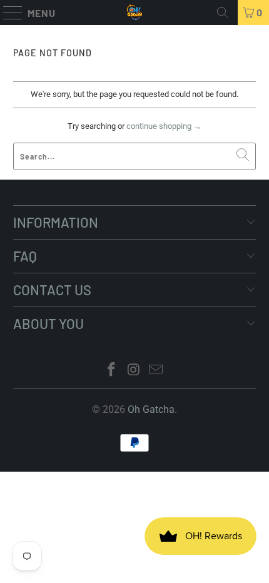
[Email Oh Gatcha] (156, 370)
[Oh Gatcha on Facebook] (111, 370)
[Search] (223, 12)
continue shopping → (163, 126)
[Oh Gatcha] (135, 12)
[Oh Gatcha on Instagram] (133, 370)
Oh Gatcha (151, 409)
